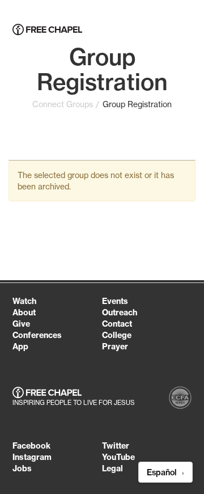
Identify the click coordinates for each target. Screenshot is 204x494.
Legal (112, 468)
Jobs (22, 468)
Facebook (31, 446)
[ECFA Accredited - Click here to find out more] (180, 399)
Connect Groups (62, 104)
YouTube (118, 457)
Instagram (32, 457)
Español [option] (162, 472)
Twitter (115, 446)
